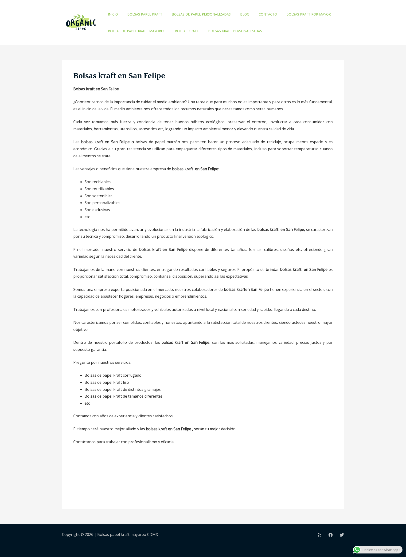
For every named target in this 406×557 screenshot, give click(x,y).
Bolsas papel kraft (144, 14)
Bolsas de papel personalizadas (201, 14)
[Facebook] (330, 535)
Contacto (268, 14)
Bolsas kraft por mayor (308, 14)
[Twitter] (342, 535)
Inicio (113, 14)
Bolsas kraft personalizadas (235, 31)
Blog (244, 14)
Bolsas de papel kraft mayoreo (136, 31)
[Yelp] (319, 535)
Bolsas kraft (187, 31)
